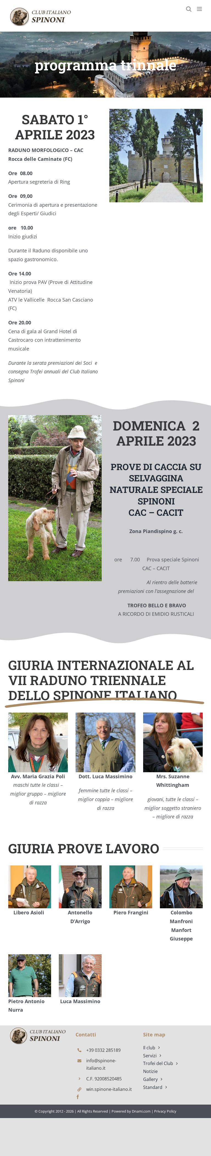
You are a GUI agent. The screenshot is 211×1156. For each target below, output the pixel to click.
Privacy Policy (165, 1111)
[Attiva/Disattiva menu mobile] (200, 9)
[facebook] (78, 1097)
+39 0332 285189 (103, 1050)
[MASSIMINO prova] (38, 1027)
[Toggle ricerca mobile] (188, 9)
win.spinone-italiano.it (109, 1089)
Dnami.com (141, 1111)
